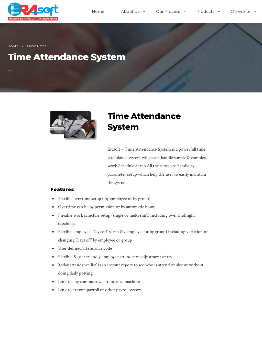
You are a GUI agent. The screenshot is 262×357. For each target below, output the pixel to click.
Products (205, 11)
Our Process (168, 11)
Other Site (240, 11)
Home (98, 11)
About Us (130, 11)
